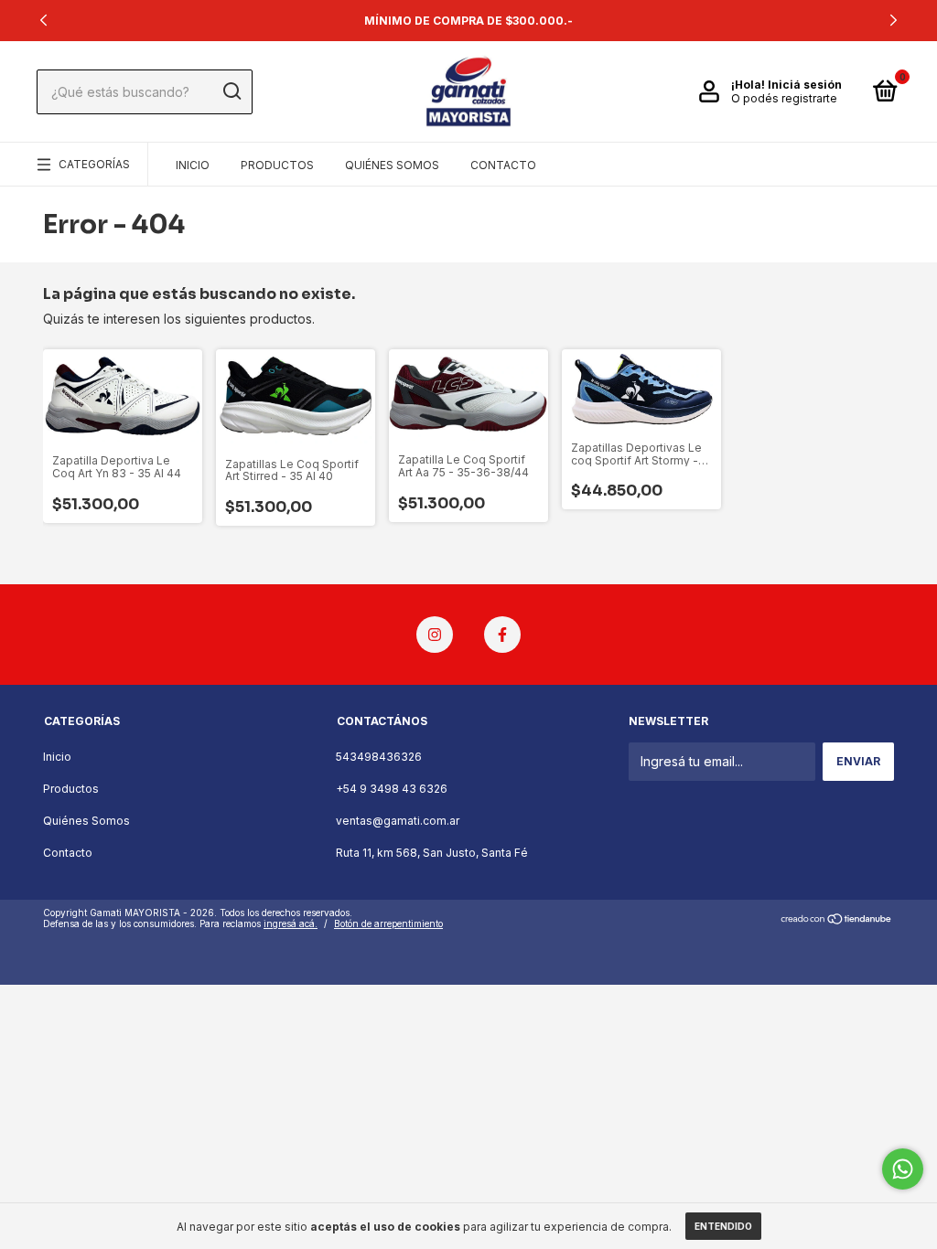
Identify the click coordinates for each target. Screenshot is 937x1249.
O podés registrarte (784, 98)
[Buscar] (231, 91)
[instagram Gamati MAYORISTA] (434, 634)
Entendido (723, 1226)
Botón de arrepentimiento (388, 923)
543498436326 (379, 756)
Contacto (503, 165)
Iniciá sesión (805, 84)
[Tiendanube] (837, 920)
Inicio (193, 165)
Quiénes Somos (392, 165)
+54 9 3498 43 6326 (391, 788)
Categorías (94, 164)
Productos (277, 165)
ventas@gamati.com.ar (397, 820)
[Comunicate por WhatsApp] (902, 1169)
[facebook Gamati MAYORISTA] (502, 634)
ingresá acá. (291, 923)
